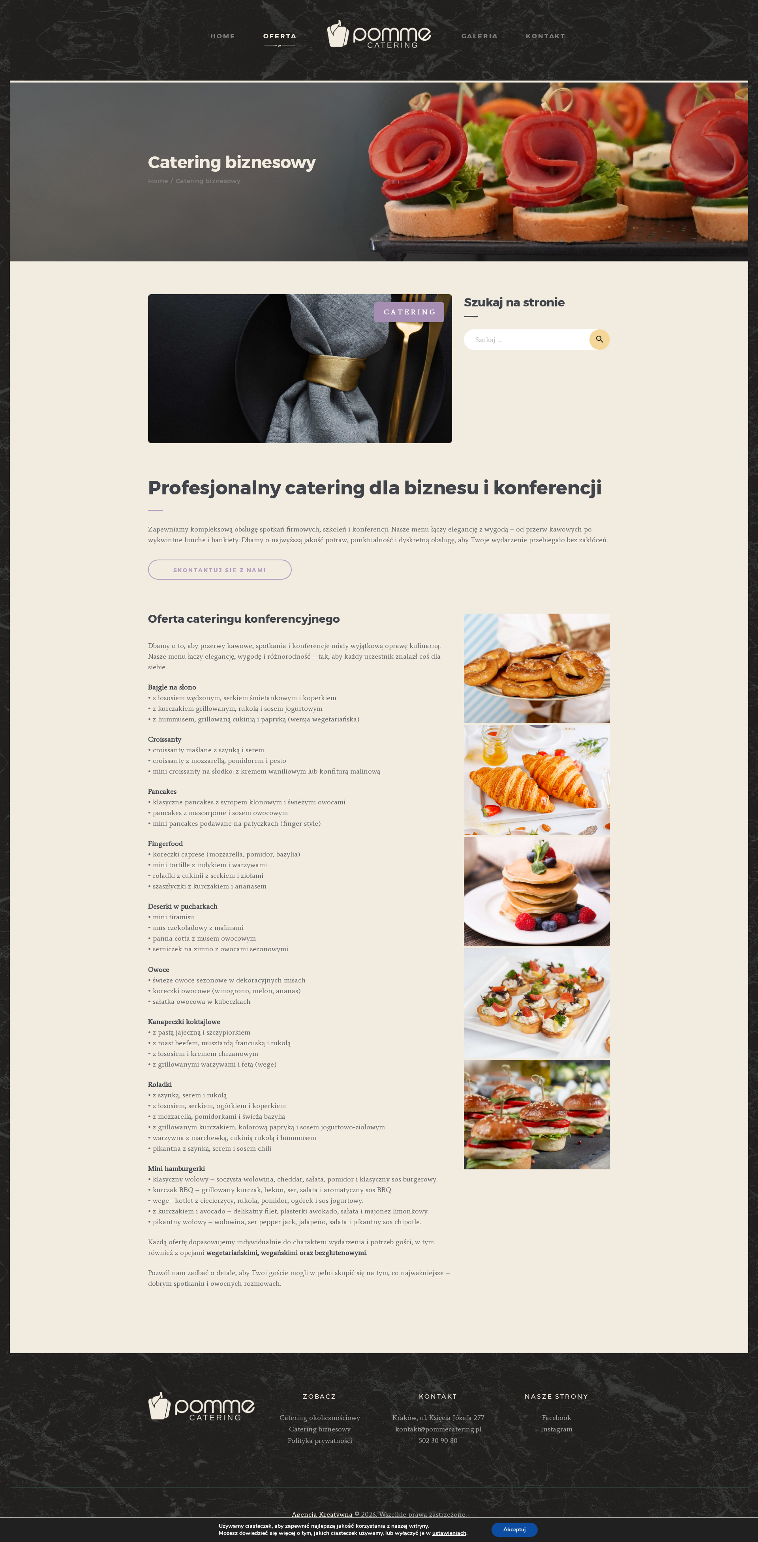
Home (158, 181)
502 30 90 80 (438, 1440)
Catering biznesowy (320, 1429)
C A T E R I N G (409, 312)
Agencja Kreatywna (322, 1514)
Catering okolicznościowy (320, 1417)
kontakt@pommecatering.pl (438, 1429)
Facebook (556, 1417)
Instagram (556, 1429)
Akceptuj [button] (514, 1529)
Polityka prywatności (320, 1440)
